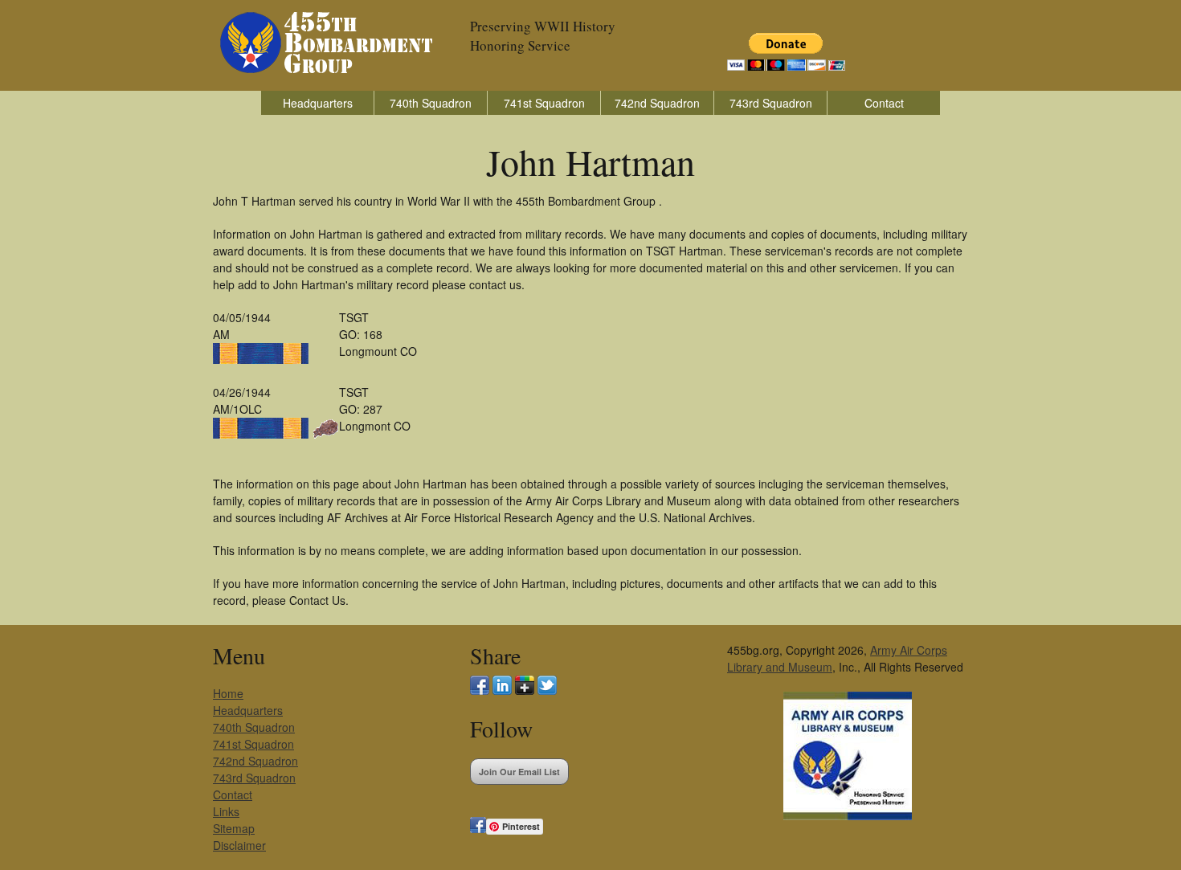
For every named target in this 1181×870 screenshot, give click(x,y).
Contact (884, 103)
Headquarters (318, 103)
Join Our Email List (519, 772)
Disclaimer (239, 845)
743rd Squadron (770, 103)
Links (226, 811)
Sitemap (234, 828)
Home (228, 693)
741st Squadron (544, 103)
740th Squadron (431, 103)
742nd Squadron (657, 103)
